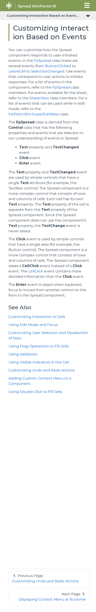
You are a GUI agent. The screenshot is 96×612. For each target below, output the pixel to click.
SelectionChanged (47, 71)
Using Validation (23, 354)
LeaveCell (16, 71)
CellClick (35, 271)
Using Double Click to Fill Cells (35, 392)
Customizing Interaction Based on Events (42, 16)
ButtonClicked (58, 66)
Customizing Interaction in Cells (36, 317)
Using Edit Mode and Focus (33, 325)
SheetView (39, 98)
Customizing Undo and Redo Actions (41, 370)
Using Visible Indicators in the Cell (38, 362)
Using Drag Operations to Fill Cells (38, 346)
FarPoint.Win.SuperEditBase (33, 114)
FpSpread (42, 60)
